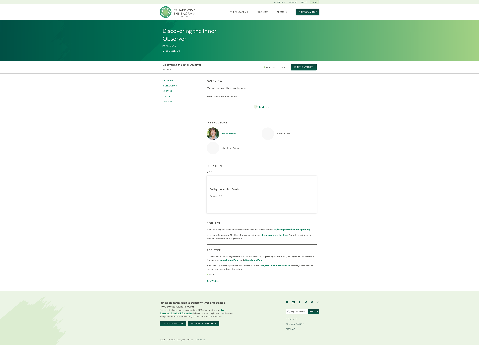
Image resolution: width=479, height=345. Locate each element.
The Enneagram (239, 12)
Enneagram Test (308, 12)
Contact (168, 96)
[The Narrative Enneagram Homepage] (177, 12)
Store (304, 2)
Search (314, 311)
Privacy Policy (295, 324)
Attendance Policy (253, 260)
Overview (168, 81)
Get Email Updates (173, 324)
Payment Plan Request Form (276, 266)
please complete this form (274, 235)
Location (168, 91)
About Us (282, 12)
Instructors (170, 86)
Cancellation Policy (230, 260)
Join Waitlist (213, 281)
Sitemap (290, 329)
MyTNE (314, 2)
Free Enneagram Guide (203, 324)
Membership (280, 2)
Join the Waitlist (303, 67)
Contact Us (293, 320)
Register (168, 101)
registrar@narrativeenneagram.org (292, 230)
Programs (262, 12)
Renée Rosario (229, 134)
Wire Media (200, 340)
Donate (293, 2)
